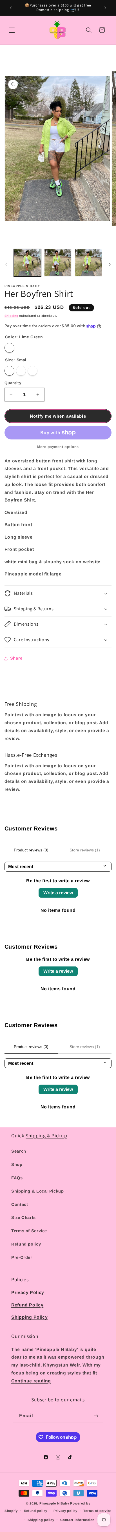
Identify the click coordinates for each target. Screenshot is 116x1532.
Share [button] (16, 658)
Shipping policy (41, 1520)
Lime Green (9, 348)
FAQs (17, 1178)
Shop (17, 1164)
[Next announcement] (105, 7)
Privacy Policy (27, 1292)
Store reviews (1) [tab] (85, 850)
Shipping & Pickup (46, 1135)
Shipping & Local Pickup (37, 1191)
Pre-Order (21, 1257)
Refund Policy (27, 1304)
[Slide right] (110, 264)
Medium (21, 371)
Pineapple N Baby (54, 1503)
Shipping (11, 315)
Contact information (77, 1520)
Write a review (58, 892)
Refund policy (26, 1244)
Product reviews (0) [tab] (31, 850)
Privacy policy (65, 1510)
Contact (19, 1204)
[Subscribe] (96, 1416)
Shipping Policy (29, 1317)
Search (18, 1151)
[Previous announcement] (11, 7)
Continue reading (31, 1380)
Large (32, 371)
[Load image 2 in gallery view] (58, 263)
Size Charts (23, 1217)
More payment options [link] (58, 447)
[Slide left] (6, 264)
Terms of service (97, 1510)
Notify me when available (58, 416)
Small (9, 371)
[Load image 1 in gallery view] (27, 263)
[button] (11, 30)
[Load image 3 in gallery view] (88, 263)
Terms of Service (29, 1231)
